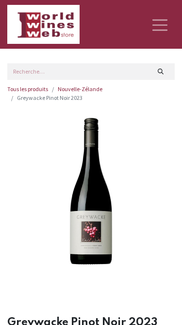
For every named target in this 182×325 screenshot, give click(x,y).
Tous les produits (27, 89)
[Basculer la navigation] (160, 24)
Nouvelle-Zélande (80, 89)
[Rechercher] (161, 71)
